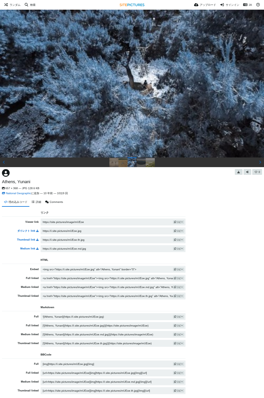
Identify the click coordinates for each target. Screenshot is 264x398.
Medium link (27, 248)
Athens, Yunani (16, 181)
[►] (260, 162)
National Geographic (18, 193)
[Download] (239, 172)
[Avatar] (6, 173)
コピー (179, 222)
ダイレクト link (26, 230)
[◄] (4, 162)
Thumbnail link (26, 239)
